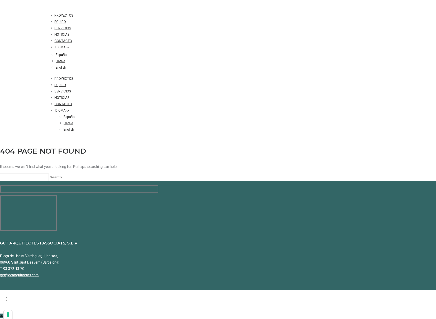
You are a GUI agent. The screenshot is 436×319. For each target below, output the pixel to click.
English (61, 67)
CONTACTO (63, 41)
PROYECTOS (63, 15)
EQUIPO (60, 22)
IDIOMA (60, 47)
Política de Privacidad (28, 297)
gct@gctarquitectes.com (19, 275)
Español (61, 55)
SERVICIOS (62, 28)
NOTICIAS (61, 34)
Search (56, 177)
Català (60, 61)
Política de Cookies (26, 300)
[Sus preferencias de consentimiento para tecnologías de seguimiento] (8, 314)
